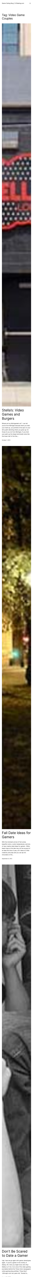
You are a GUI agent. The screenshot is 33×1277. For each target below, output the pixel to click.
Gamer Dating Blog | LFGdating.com (13, 3)
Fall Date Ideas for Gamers (16, 835)
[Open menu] (30, 3)
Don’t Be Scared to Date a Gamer (15, 1253)
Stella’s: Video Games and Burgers (13, 414)
